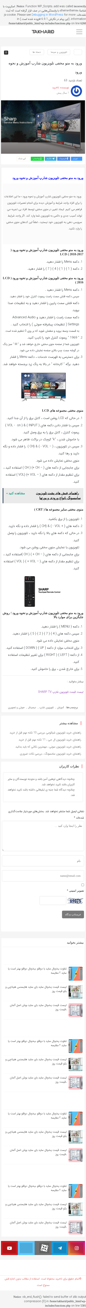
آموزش (60, 707)
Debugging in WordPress (47, 15)
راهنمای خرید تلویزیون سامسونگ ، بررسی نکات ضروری (50, 754)
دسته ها (37, 52)
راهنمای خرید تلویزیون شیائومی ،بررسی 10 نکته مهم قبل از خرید (45, 732)
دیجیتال (32, 707)
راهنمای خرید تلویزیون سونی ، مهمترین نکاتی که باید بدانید (48, 747)
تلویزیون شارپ (46, 707)
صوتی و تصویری (16, 707)
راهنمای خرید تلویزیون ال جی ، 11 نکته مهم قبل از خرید (50, 739)
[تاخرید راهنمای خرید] (43, 31)
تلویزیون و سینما (59, 52)
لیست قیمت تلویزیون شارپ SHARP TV (60, 692)
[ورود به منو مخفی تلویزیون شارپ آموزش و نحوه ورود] (43, 127)
